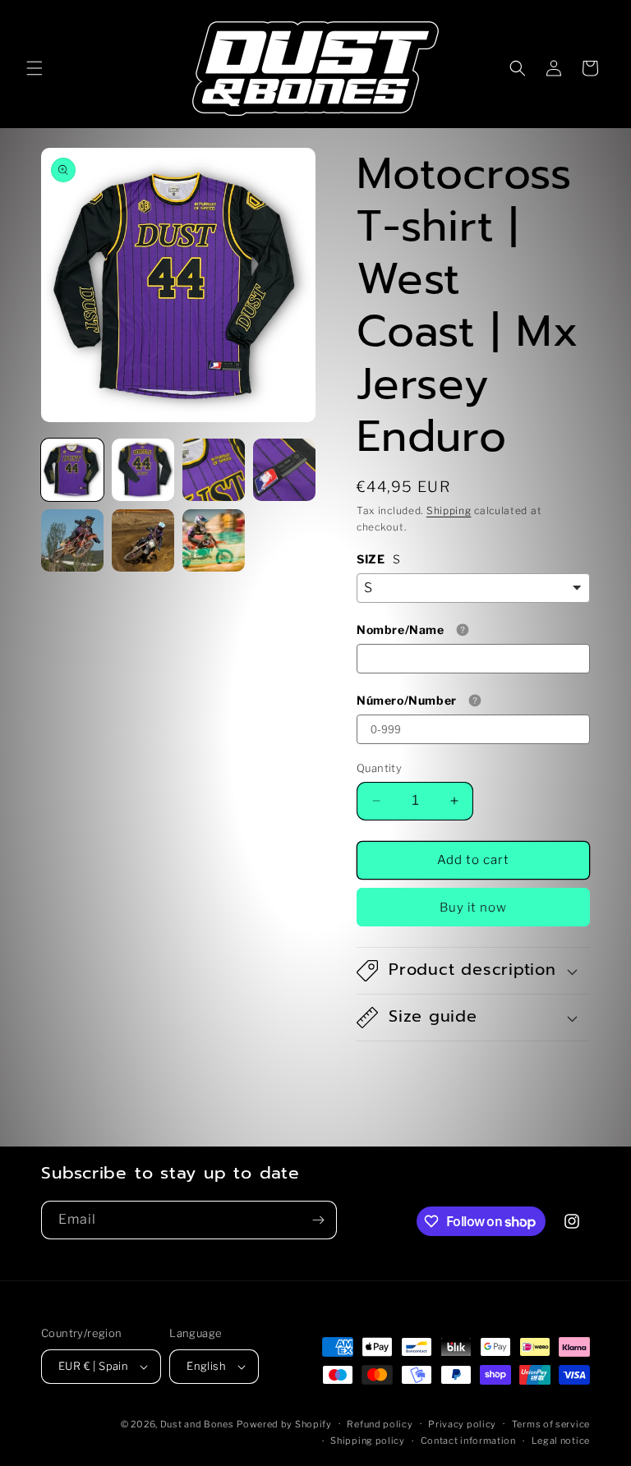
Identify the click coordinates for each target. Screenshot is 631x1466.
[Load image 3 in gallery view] (213, 470)
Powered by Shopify (284, 1424)
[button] (34, 68)
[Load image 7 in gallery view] (213, 540)
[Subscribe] (318, 1220)
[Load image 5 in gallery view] (72, 540)
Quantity (379, 767)
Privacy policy (462, 1424)
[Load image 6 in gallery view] (143, 540)
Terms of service (551, 1424)
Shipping (449, 510)
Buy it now (473, 907)
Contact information (468, 1440)
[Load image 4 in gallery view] (284, 470)
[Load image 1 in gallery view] (72, 470)
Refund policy (379, 1424)
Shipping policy (367, 1440)
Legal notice (561, 1440)
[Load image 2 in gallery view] (143, 470)
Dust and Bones (197, 1424)
